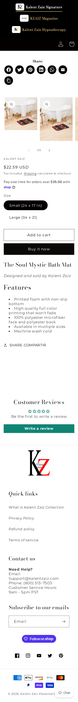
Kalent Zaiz (29, 693)
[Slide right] (49, 150)
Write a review (39, 428)
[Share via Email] (62, 69)
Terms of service (24, 540)
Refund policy (22, 529)
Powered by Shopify (54, 693)
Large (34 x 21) (23, 217)
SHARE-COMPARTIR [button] (28, 345)
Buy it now (39, 249)
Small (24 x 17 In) (25, 205)
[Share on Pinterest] (30, 69)
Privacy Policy (21, 518)
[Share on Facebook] (8, 69)
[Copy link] (8, 80)
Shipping (30, 173)
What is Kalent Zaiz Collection (36, 507)
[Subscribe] (63, 621)
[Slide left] (29, 150)
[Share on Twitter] (19, 69)
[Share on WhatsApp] (52, 69)
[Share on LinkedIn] (41, 69)
